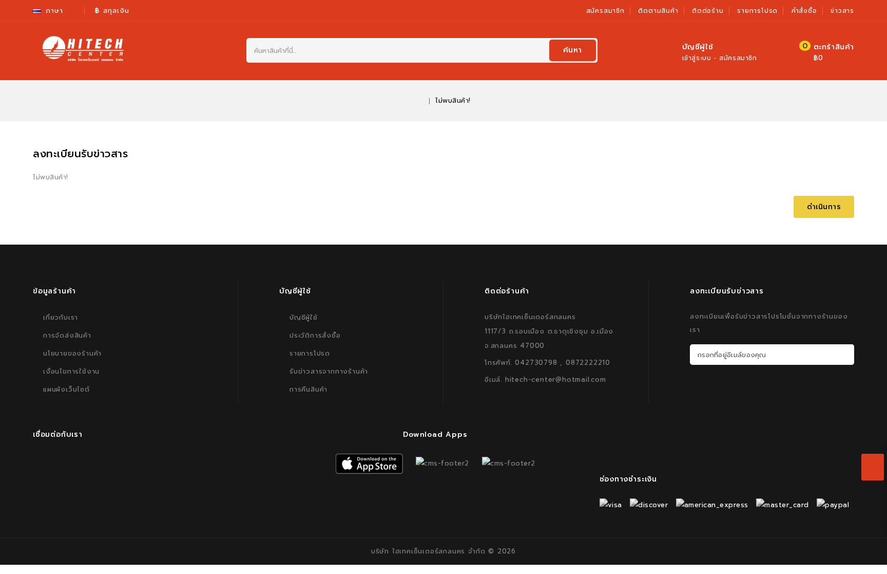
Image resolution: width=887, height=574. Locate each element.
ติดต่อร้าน (708, 11)
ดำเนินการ (824, 206)
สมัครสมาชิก (605, 11)
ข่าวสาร (842, 11)
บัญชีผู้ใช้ (304, 317)
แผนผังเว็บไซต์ (66, 389)
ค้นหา (572, 50)
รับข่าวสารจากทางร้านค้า (329, 371)
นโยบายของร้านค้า (72, 353)
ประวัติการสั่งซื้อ (315, 335)
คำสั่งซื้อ (804, 11)
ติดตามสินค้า (658, 11)
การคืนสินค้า (308, 389)
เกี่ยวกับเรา (60, 317)
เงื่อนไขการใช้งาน (71, 371)
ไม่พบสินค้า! (453, 100)
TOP (866, 553)
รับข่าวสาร (844, 354)
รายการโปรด (757, 11)
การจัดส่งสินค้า (67, 335)
